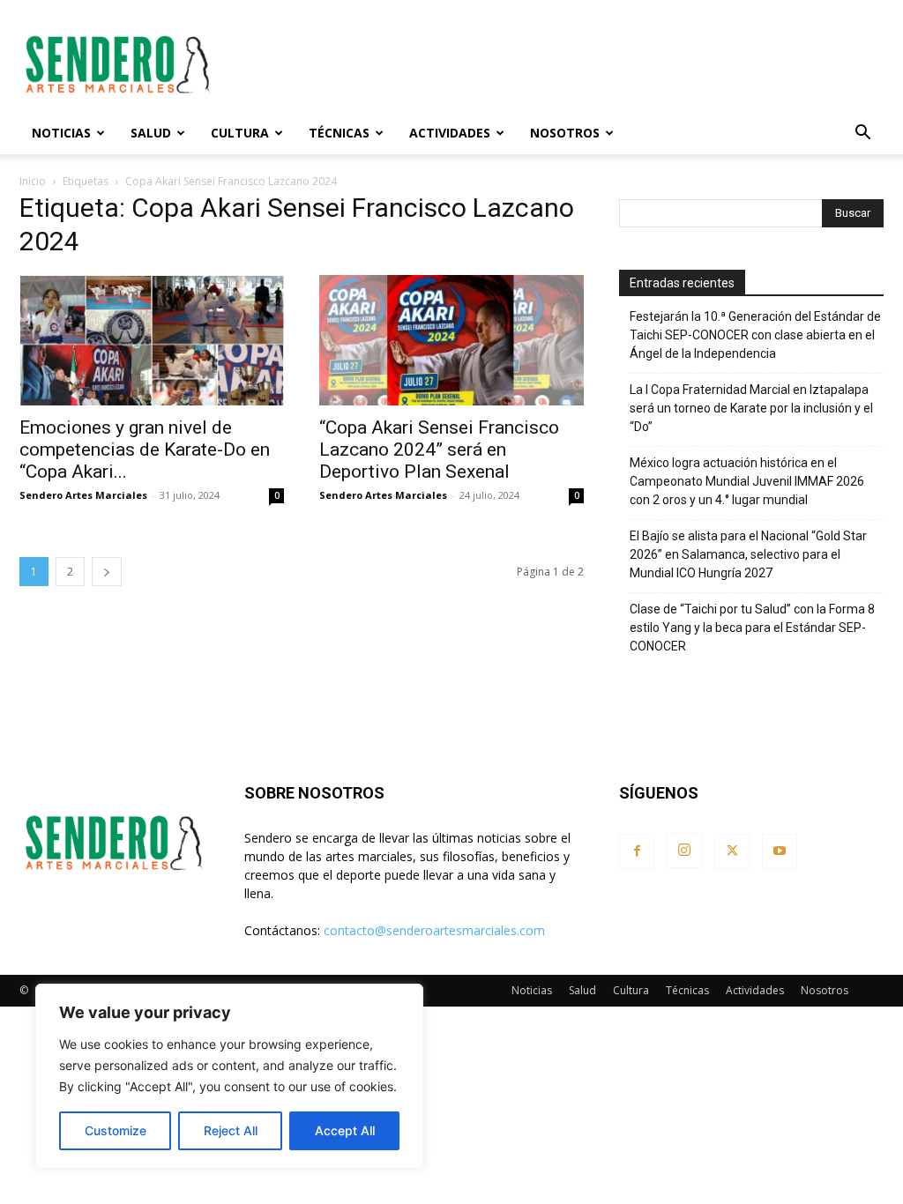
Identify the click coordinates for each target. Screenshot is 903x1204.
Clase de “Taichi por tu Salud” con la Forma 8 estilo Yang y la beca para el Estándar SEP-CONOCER (752, 627)
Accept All (345, 1130)
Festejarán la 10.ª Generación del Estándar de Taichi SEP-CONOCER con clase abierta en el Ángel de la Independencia (755, 334)
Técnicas (339, 132)
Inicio (32, 181)
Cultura (240, 132)
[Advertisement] (562, 64)
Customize (115, 1130)
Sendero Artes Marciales (83, 495)
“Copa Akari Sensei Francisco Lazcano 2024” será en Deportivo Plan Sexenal (439, 449)
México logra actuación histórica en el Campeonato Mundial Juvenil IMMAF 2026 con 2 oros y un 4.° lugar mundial (747, 481)
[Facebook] (636, 851)
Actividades (449, 132)
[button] (862, 134)
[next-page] (107, 571)
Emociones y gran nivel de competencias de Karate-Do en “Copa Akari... (144, 449)
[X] (732, 851)
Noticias (61, 132)
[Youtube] (779, 851)
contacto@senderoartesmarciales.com (434, 930)
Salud (151, 132)
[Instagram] (684, 850)
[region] (229, 1076)
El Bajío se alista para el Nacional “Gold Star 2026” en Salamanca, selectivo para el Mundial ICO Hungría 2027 (748, 554)
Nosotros (565, 132)
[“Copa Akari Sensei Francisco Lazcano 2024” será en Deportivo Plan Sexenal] (451, 340)
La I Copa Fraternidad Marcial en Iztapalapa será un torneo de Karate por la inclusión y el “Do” (751, 408)
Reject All (230, 1130)
